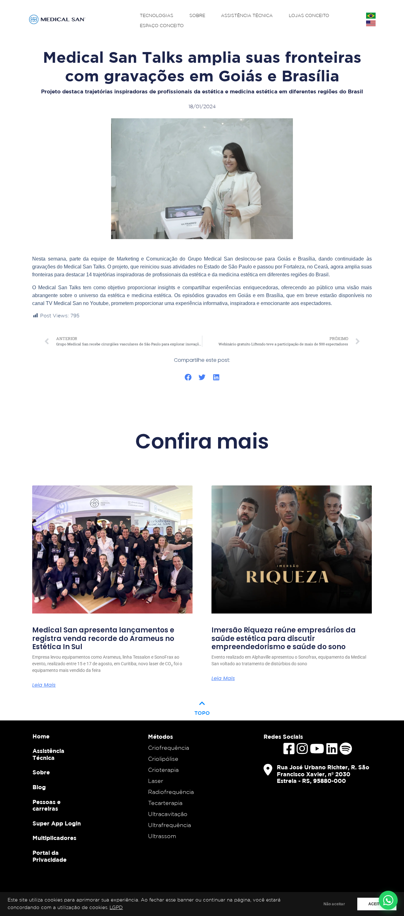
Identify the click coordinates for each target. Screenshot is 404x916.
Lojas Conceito (309, 16)
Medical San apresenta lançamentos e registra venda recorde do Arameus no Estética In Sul (103, 638)
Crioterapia (163, 769)
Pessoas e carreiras (47, 805)
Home (41, 736)
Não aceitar (334, 904)
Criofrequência (168, 747)
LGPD (116, 908)
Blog (39, 787)
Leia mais (44, 685)
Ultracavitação (167, 814)
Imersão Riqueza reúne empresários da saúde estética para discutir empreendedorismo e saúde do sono (283, 638)
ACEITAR (376, 904)
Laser (155, 781)
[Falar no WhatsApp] (388, 900)
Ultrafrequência (169, 825)
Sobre (197, 16)
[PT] (371, 16)
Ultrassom (162, 836)
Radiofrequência (171, 792)
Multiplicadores (54, 838)
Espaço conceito (162, 26)
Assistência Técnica (247, 16)
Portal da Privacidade (50, 856)
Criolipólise (163, 758)
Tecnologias (156, 16)
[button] (188, 377)
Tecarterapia (165, 803)
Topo (202, 707)
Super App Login (57, 823)
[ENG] (371, 23)
